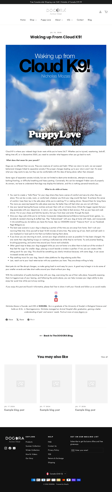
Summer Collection (33, 446)
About (58, 19)
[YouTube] (56, 300)
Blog (90, 19)
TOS (49, 454)
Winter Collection (32, 450)
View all (104, 357)
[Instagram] (56, 293)
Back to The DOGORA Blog (58, 335)
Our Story (29, 458)
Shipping (51, 462)
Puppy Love (46, 19)
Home (22, 19)
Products (29, 442)
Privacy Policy (53, 450)
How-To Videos (31, 454)
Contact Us (52, 446)
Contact (80, 19)
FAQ (49, 442)
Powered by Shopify (62, 484)
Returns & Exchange (56, 458)
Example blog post (14, 410)
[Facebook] (56, 296)
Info (69, 19)
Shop (32, 19)
